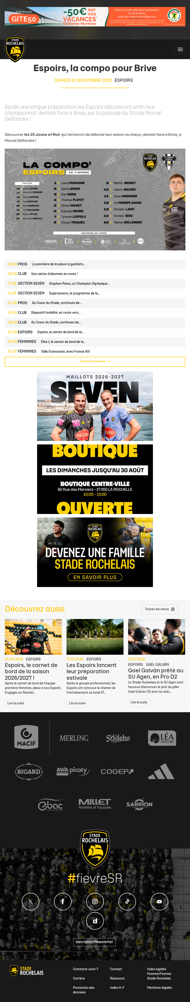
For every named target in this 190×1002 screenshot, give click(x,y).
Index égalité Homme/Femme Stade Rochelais (159, 974)
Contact (116, 969)
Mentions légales (159, 987)
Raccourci (117, 978)
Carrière (79, 978)
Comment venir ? (85, 969)
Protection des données (84, 990)
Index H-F (117, 987)
